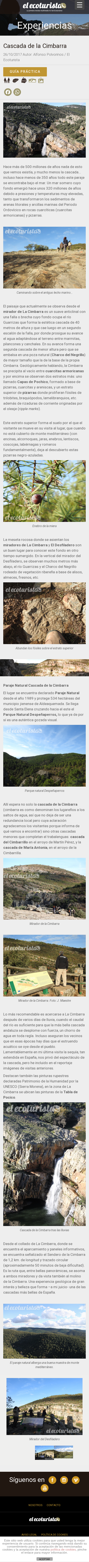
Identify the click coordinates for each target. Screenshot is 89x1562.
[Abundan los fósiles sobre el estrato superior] (44, 590)
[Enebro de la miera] (44, 491)
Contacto (53, 1505)
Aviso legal (29, 1534)
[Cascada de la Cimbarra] (44, 130)
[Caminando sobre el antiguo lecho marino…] (44, 257)
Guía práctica (25, 72)
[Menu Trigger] (79, 5)
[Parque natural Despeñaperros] (44, 756)
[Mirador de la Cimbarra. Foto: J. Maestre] (44, 965)
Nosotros (35, 1505)
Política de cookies (54, 1534)
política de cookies (63, 1549)
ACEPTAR (44, 1559)
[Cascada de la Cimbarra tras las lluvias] (44, 1164)
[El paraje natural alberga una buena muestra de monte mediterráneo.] (44, 1331)
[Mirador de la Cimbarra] (44, 861)
